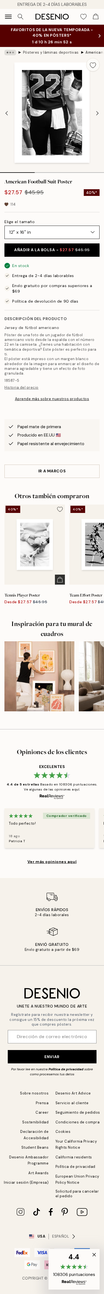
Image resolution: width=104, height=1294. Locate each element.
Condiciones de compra (77, 1122)
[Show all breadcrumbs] (10, 52)
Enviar (51, 1056)
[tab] (17, 170)
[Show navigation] (8, 16)
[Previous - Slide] (6, 113)
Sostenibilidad (35, 1122)
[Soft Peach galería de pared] (39, 676)
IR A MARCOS (52, 470)
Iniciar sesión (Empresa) (26, 1182)
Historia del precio (21, 387)
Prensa (42, 1103)
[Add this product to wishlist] (93, 64)
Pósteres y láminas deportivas (51, 52)
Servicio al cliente (72, 1103)
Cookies (63, 1131)
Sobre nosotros (34, 1093)
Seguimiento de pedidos (77, 1112)
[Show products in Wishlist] (83, 16)
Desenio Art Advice (73, 1093)
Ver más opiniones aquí (52, 861)
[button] (74, 1269)
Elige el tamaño (19, 221)
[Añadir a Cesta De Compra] (60, 580)
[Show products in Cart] (96, 16)
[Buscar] (20, 16)
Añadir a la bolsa (52, 249)
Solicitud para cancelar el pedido (77, 1193)
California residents (73, 1157)
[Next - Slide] (97, 113)
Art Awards (38, 1173)
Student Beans (35, 1147)
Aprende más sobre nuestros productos (52, 399)
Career (42, 1112)
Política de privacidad (66, 1069)
